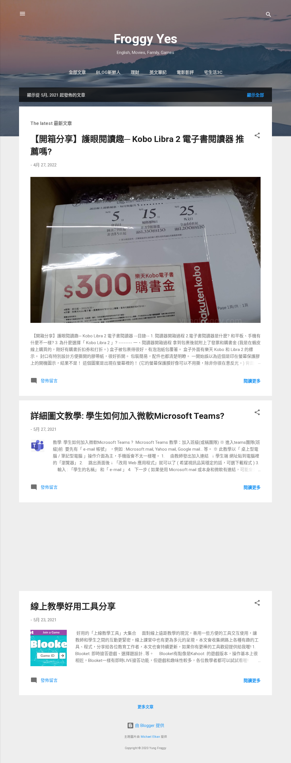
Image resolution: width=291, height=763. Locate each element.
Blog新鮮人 (108, 72)
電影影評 (185, 72)
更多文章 (145, 707)
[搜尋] (268, 15)
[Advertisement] (145, 546)
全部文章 (77, 72)
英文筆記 (158, 72)
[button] (257, 136)
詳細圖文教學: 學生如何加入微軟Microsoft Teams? (127, 416)
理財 (135, 72)
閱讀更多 (252, 381)
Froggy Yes (145, 38)
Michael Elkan (150, 737)
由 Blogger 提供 (149, 725)
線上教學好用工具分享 (73, 606)
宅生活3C (213, 72)
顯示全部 (255, 95)
